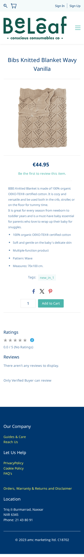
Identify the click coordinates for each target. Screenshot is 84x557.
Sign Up (75, 6)
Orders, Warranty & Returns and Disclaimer (38, 488)
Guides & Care (15, 437)
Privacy (9, 463)
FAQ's (8, 473)
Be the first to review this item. (42, 173)
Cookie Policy (14, 468)
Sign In (60, 6)
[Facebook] (33, 291)
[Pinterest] (50, 291)
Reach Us (11, 442)
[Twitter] (42, 291)
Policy (18, 463)
